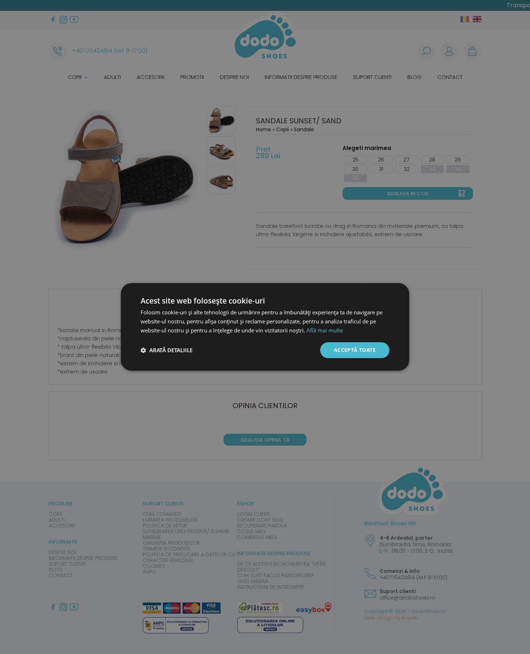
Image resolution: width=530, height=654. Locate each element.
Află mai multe (324, 330)
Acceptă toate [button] (355, 349)
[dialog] (265, 327)
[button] (167, 350)
